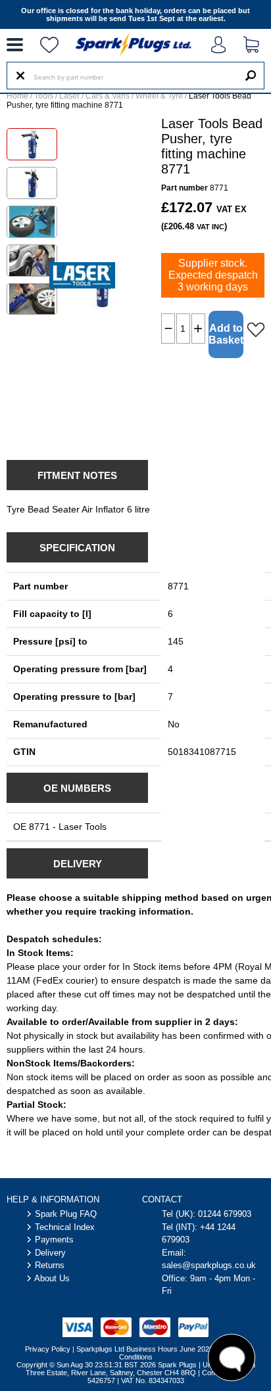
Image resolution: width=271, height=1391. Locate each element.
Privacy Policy (47, 1349)
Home (17, 96)
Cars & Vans (108, 96)
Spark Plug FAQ (66, 1214)
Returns (49, 1265)
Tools (43, 96)
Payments (54, 1239)
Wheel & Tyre (159, 96)
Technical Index (65, 1227)
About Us (52, 1278)
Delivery (50, 1253)
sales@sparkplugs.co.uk (209, 1265)
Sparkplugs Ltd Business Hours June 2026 (144, 1349)
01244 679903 (224, 1214)
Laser (69, 96)
